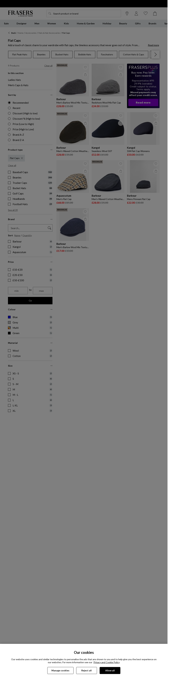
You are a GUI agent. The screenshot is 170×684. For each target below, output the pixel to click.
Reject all (86, 670)
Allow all (110, 670)
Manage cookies (60, 670)
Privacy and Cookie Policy (106, 662)
